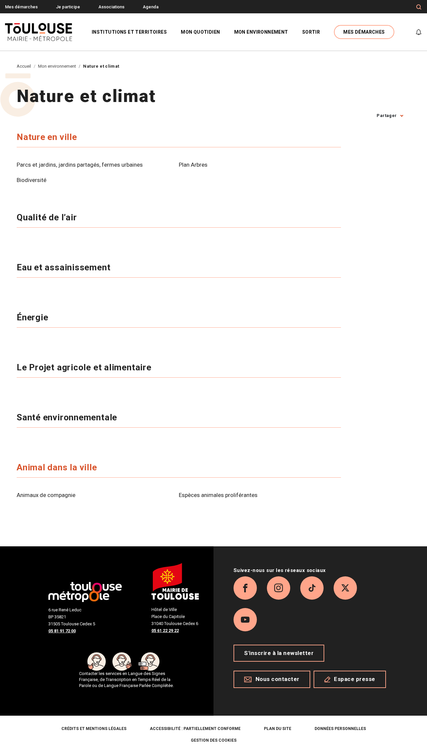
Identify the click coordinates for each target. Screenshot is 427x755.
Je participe (68, 7)
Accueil (24, 66)
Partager (387, 115)
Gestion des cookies (214, 740)
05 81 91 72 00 (62, 630)
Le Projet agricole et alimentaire (85, 367)
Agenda (150, 7)
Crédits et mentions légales (93, 728)
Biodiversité (31, 180)
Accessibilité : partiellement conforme (195, 728)
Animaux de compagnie (46, 495)
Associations (111, 7)
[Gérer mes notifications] (418, 32)
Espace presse (354, 679)
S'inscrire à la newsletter (279, 653)
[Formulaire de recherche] (419, 7)
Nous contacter (278, 679)
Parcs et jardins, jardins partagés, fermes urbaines (80, 164)
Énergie (33, 317)
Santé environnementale (68, 417)
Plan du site (277, 728)
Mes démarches (21, 7)
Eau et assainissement (65, 267)
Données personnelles (340, 728)
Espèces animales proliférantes (218, 495)
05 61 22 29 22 (165, 630)
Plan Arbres (193, 164)
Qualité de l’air (48, 217)
